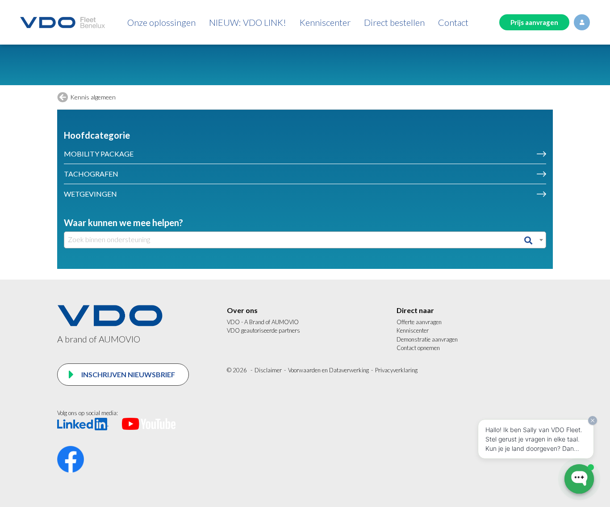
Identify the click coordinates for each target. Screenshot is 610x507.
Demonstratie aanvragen (427, 339)
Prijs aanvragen (534, 22)
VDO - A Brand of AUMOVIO (263, 322)
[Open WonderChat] (579, 479)
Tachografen (91, 173)
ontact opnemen (420, 347)
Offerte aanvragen (419, 322)
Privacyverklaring (396, 370)
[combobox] (305, 239)
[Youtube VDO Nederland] (148, 423)
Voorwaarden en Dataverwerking (328, 370)
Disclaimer (268, 370)
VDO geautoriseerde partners (263, 330)
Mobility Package (99, 153)
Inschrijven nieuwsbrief (127, 374)
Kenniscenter (413, 330)
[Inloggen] (582, 22)
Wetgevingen (90, 194)
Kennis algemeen (93, 97)
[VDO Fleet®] (62, 22)
